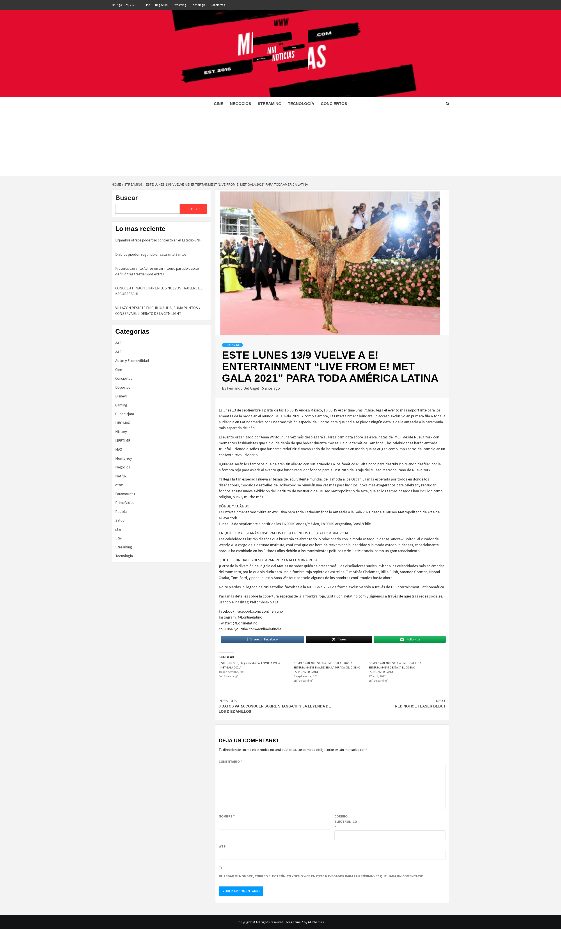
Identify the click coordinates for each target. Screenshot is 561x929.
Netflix (120, 476)
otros (119, 484)
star (118, 529)
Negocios (161, 5)
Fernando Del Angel (243, 388)
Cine (147, 5)
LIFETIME (122, 440)
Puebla (121, 511)
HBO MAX (122, 422)
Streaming (179, 5)
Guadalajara (124, 413)
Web (222, 846)
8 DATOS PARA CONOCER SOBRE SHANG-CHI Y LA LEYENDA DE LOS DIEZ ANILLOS (275, 706)
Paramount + (125, 493)
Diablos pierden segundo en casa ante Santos (150, 254)
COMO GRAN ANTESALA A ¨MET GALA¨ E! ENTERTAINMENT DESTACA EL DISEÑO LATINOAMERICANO (395, 667)
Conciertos (218, 5)
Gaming (121, 405)
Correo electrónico (345, 821)
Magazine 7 (294, 922)
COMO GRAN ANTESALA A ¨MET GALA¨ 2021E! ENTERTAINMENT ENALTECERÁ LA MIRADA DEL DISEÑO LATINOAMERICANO (327, 667)
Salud (120, 520)
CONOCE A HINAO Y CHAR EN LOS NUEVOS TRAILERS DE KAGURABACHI (158, 291)
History (121, 431)
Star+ (119, 538)
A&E (118, 342)
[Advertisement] (280, 143)
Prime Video (124, 502)
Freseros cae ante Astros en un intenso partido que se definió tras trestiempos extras (157, 271)
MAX (118, 449)
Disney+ (121, 396)
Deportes (122, 387)
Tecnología (198, 5)
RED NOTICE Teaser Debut (420, 703)
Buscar (126, 197)
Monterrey (123, 458)
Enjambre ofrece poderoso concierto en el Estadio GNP (158, 240)
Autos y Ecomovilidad (132, 360)
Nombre (227, 816)
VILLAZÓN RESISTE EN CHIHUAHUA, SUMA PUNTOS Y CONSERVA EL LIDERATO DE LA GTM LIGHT (157, 310)
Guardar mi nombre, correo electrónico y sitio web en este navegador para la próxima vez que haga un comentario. (321, 876)
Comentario (230, 761)
